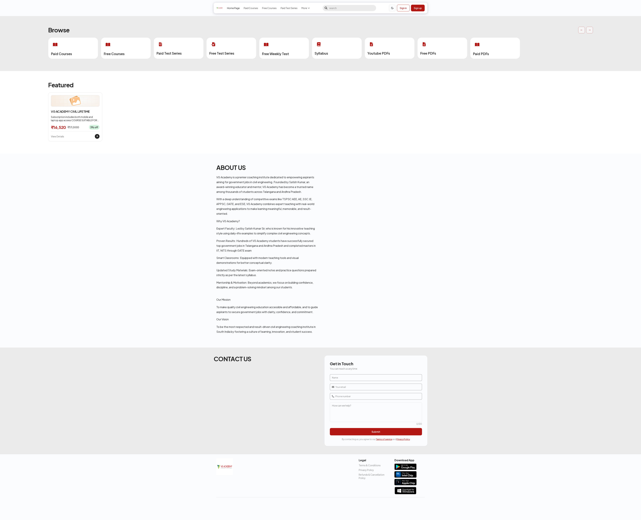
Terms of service (384, 439)
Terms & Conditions (370, 465)
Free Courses (269, 8)
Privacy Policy (403, 439)
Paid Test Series (289, 8)
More (304, 8)
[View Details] (97, 136)
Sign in (403, 8)
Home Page (233, 8)
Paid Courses (251, 8)
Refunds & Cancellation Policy (371, 476)
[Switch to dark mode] (392, 8)
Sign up (418, 8)
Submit (376, 431)
